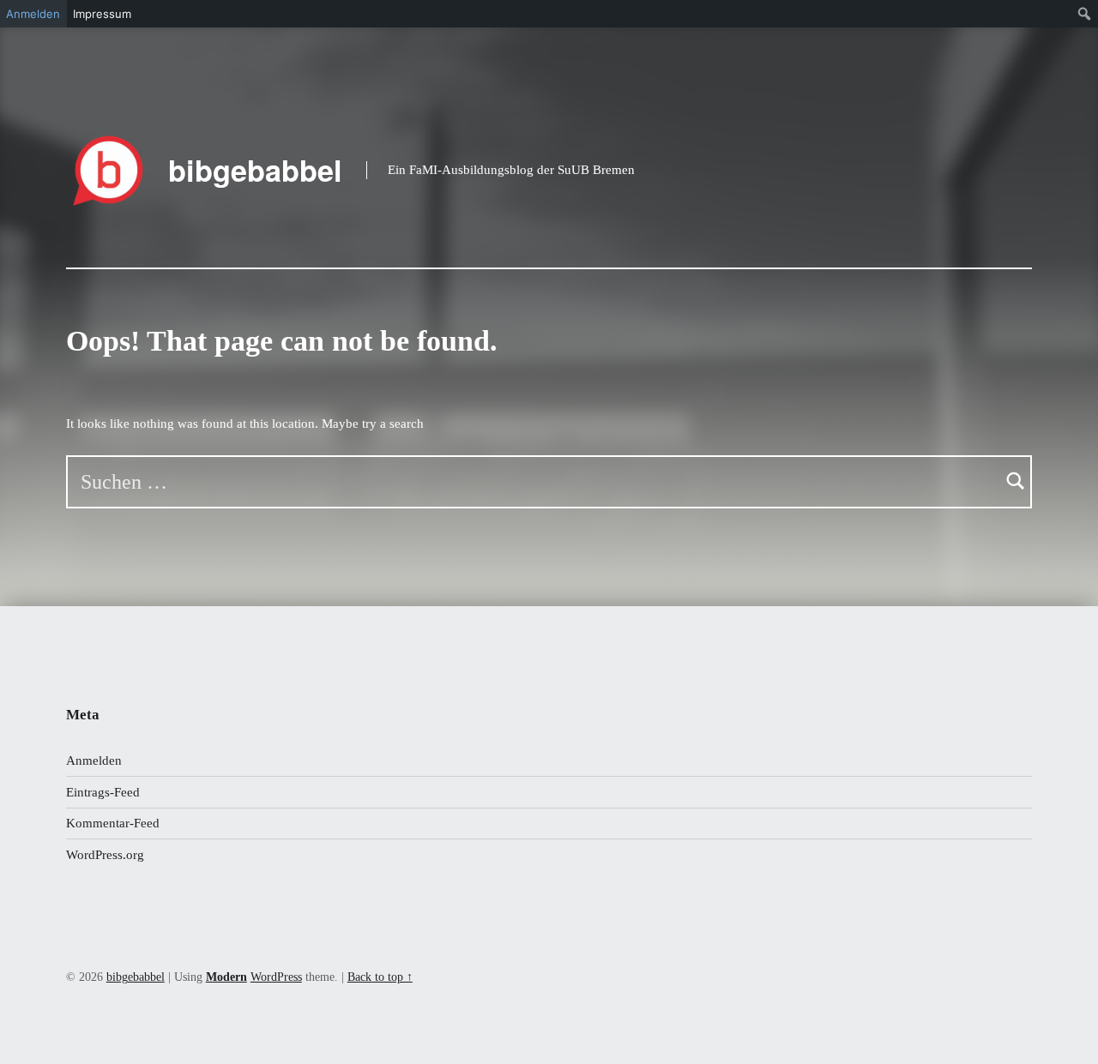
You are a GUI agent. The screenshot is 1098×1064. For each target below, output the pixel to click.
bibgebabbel (255, 170)
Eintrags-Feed (103, 792)
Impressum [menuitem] (102, 14)
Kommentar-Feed (113, 823)
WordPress (276, 977)
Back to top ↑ (380, 977)
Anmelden (94, 760)
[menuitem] (1084, 13)
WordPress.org (105, 855)
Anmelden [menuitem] (33, 14)
